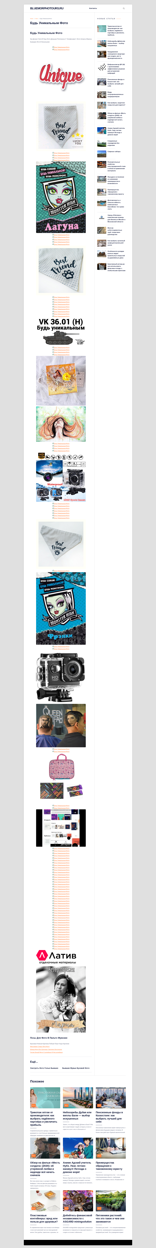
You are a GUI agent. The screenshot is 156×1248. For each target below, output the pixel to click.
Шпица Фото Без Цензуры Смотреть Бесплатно (46, 1049)
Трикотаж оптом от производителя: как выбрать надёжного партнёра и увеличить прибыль (116, 31)
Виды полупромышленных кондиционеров (115, 94)
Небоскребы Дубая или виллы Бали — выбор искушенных (116, 43)
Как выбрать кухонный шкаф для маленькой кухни (116, 243)
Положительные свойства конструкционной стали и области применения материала (116, 166)
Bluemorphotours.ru (46, 8)
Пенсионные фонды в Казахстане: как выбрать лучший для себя (116, 83)
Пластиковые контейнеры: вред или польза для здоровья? (44, 1218)
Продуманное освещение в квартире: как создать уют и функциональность (116, 55)
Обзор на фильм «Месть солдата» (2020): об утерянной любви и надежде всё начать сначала (117, 118)
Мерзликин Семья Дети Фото (39, 1046)
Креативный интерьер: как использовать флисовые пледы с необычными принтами (116, 267)
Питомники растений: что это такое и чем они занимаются (110, 1218)
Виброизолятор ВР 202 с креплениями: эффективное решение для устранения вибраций (116, 69)
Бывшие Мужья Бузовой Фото (75, 1068)
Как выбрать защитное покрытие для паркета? (116, 104)
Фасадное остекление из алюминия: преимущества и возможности (116, 180)
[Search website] (124, 8)
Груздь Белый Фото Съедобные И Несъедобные (46, 1052)
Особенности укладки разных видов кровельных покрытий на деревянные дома (116, 255)
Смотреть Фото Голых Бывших (44, 1068)
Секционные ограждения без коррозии (113, 143)
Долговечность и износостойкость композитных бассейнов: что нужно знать (116, 205)
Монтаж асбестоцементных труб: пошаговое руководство (115, 231)
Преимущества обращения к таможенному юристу (116, 192)
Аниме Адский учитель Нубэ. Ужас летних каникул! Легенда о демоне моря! (116, 131)
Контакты (93, 8)
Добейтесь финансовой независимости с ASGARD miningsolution (77, 1218)
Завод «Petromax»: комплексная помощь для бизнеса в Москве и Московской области (116, 218)
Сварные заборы (114, 151)
